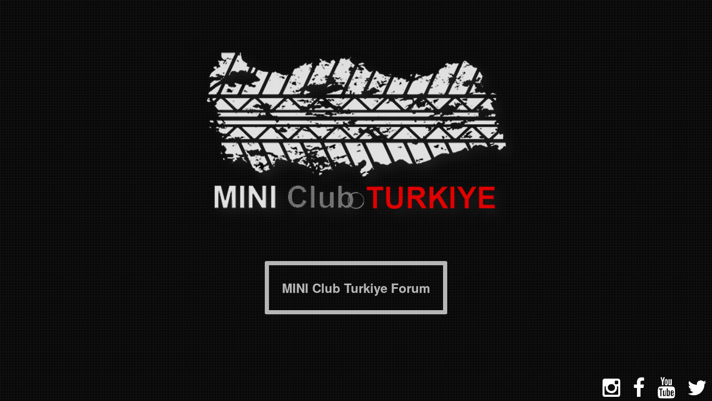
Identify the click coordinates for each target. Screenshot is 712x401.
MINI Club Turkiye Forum (356, 288)
